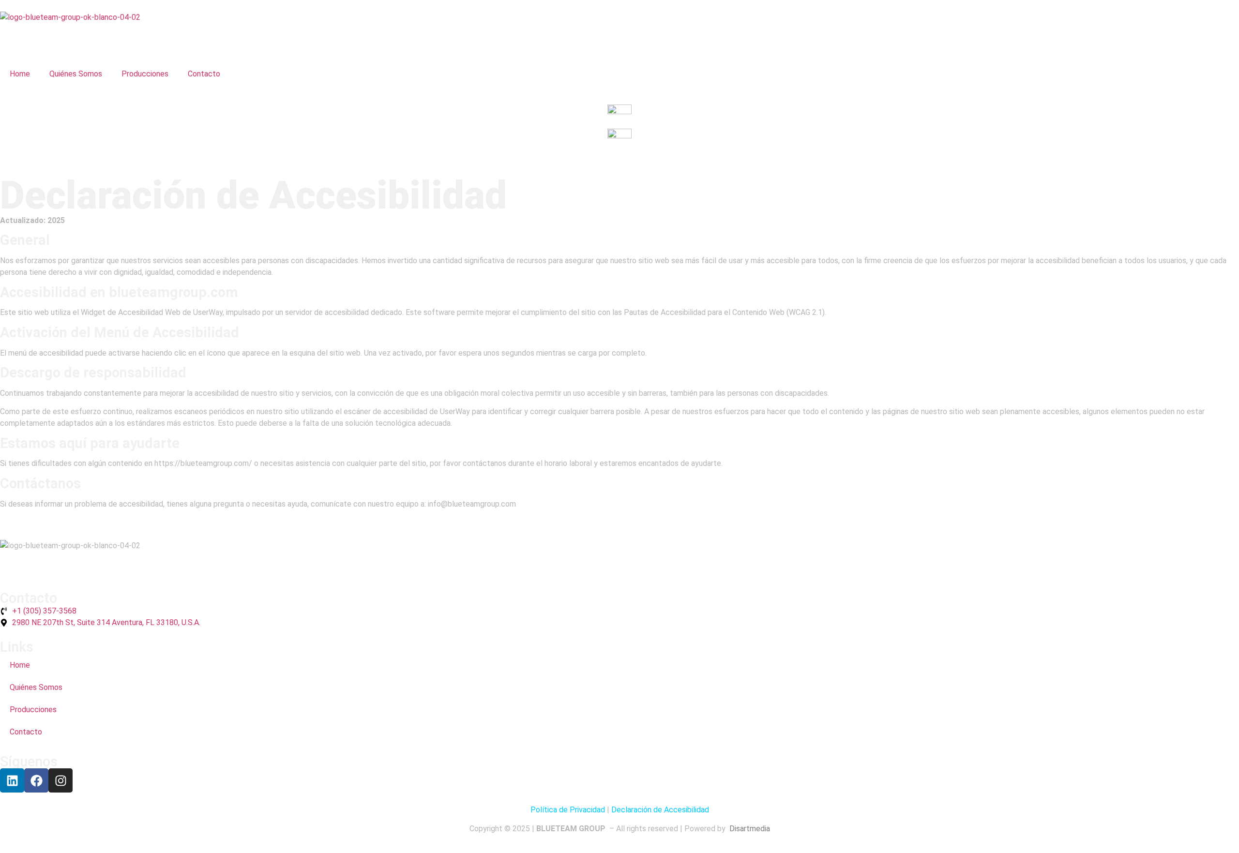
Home (20, 73)
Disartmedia (748, 828)
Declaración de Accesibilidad (660, 809)
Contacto (204, 73)
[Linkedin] (12, 780)
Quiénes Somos (75, 73)
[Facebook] (36, 780)
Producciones (144, 73)
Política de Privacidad (567, 809)
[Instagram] (60, 780)
